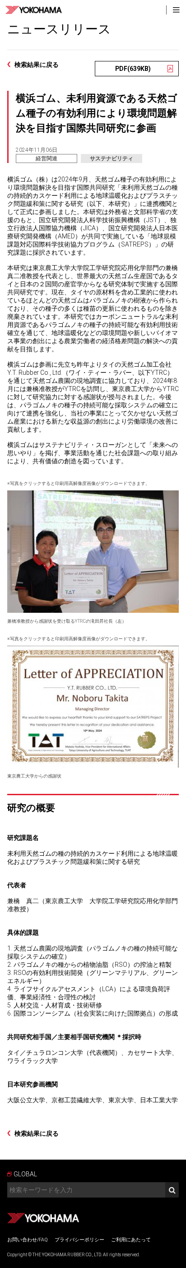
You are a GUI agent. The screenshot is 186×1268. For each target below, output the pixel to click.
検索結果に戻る (36, 64)
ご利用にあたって (131, 1240)
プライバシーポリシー (79, 1240)
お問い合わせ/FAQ (27, 1240)
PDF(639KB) (133, 68)
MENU (176, 10)
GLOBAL (25, 1174)
